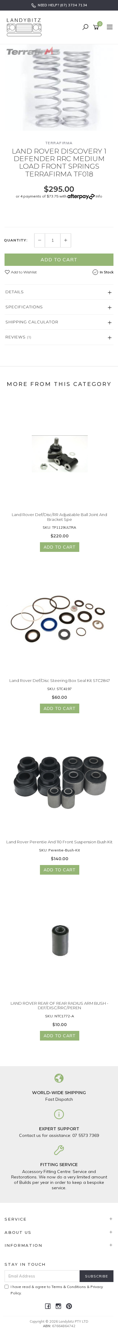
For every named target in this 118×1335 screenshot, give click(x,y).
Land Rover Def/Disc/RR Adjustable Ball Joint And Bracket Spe (59, 517)
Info (99, 196)
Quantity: (16, 240)
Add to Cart (59, 260)
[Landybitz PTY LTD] (26, 27)
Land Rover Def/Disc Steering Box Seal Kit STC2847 (59, 680)
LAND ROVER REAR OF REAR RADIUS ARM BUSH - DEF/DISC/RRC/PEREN (59, 1005)
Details (14, 291)
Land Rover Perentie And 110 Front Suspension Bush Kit (59, 841)
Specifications (24, 306)
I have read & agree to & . (57, 1289)
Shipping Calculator (31, 321)
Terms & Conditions (68, 1286)
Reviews (18, 337)
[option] (59, 87)
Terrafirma (59, 143)
